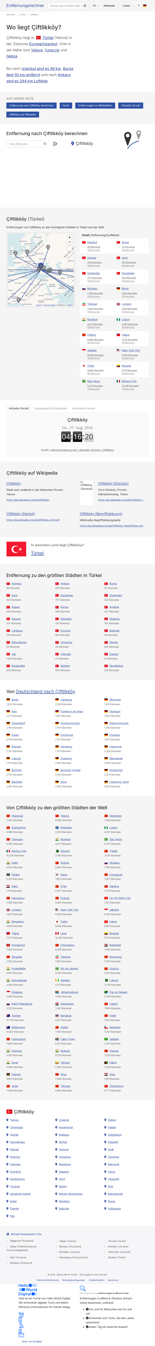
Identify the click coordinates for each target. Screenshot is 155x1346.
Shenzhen (115, 815)
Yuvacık (15, 1186)
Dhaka (16, 874)
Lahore (113, 980)
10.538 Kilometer (130, 387)
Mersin (113, 642)
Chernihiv (119, 1251)
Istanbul (92, 242)
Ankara (91, 257)
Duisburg (66, 758)
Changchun (19, 1039)
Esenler (114, 654)
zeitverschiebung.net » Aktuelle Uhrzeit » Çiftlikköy (82, 450)
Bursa (125, 242)
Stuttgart (114, 711)
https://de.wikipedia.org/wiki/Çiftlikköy (27, 499)
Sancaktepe (17, 1142)
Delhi (15, 862)
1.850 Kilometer (95, 310)
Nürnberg (66, 746)
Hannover (115, 746)
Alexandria (67, 1003)
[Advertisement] (114, 56)
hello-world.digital (32, 1341)
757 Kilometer (94, 279)
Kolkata (65, 1051)
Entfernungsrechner (25, 5)
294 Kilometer (94, 264)
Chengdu (17, 839)
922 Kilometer (129, 279)
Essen (15, 735)
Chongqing (67, 945)
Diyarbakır (128, 273)
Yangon (65, 1062)
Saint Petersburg (22, 1003)
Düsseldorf (18, 723)
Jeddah (114, 1039)
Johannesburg (69, 992)
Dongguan (116, 874)
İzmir (125, 257)
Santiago (114, 1027)
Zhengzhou (116, 1086)
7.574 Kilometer (130, 341)
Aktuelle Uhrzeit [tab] (19, 408)
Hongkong (18, 945)
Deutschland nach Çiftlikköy (45, 691)
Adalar (112, 1127)
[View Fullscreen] (69, 248)
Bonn (63, 782)
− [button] (70, 242)
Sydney (16, 1015)
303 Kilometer (129, 264)
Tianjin (113, 851)
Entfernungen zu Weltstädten (95, 105)
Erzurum (65, 630)
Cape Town (67, 1039)
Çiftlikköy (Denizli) (20, 514)
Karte (66, 105)
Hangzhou (18, 898)
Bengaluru (18, 921)
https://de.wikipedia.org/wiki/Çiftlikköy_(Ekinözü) (122, 499)
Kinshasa (66, 827)
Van (14, 654)
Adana (16, 607)
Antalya (114, 607)
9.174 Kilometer (129, 372)
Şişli (110, 1186)
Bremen (16, 746)
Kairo (15, 886)
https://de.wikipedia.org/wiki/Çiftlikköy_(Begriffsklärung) (111, 525)
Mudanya (65, 1164)
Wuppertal (115, 770)
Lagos (126, 319)
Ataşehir (113, 1142)
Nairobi (16, 1074)
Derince (64, 1149)
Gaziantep (93, 273)
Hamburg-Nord (119, 782)
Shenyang (115, 956)
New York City (131, 350)
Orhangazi (16, 1127)
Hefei (112, 1015)
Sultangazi (114, 1208)
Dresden (114, 735)
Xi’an (63, 886)
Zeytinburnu (17, 1179)
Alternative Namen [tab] (83, 408)
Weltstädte (109, 5)
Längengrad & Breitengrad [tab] (50, 408)
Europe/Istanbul (43, 44)
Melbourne (18, 1027)
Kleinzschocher (119, 723)
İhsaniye (15, 1157)
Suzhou (114, 968)
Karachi (65, 851)
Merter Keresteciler (70, 1193)
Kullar (13, 1201)
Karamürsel (66, 1127)
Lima (63, 933)
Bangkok (66, 1015)
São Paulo (93, 381)
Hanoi (113, 921)
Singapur (17, 992)
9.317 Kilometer (95, 387)
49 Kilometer (94, 248)
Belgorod (21, 1240)
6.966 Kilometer (95, 341)
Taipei (125, 334)
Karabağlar (18, 665)
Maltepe (64, 1134)
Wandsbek (116, 758)
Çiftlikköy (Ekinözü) (113, 483)
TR (94, 5)
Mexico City (129, 381)
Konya (64, 607)
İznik (111, 1149)
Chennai (17, 1051)
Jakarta (92, 350)
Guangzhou (19, 827)
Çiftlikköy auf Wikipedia (23, 114)
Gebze (11, 56)
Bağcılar (114, 630)
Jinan (15, 1086)
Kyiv (17, 1257)
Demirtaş (113, 1157)
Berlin (125, 288)
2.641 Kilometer (129, 310)
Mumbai (92, 319)
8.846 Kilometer (95, 372)
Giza (112, 1074)
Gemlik (14, 1134)
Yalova (37, 50)
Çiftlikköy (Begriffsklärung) (101, 514)
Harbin (113, 1003)
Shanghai (17, 815)
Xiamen (114, 1051)
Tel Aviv (116, 1241)
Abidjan (65, 980)
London (126, 304)
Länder (126, 5)
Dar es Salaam (118, 992)
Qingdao (17, 956)
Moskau (92, 288)
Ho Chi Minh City (120, 898)
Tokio (90, 365)
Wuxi (63, 1074)
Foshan (64, 898)
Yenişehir (113, 1179)
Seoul (63, 874)
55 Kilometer (128, 248)
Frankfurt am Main (71, 711)
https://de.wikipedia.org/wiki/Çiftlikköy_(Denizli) (33, 519)
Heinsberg (73, 1257)
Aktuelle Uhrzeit (130, 105)
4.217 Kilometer (95, 326)
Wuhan (64, 862)
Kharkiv (118, 1246)
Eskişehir (66, 618)
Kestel (62, 1186)
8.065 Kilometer (95, 357)
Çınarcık (52, 50)
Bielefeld (17, 782)
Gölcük (14, 1149)
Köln (14, 711)
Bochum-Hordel (70, 770)
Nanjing (114, 886)
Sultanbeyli (115, 1134)
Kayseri (16, 618)
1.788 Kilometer (95, 295)
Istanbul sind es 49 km (41, 68)
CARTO (70, 305)
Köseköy (64, 1201)
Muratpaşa (116, 665)
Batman (65, 665)
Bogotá (126, 365)
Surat (15, 1062)
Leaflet (38, 305)
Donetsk (69, 1251)
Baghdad (115, 945)
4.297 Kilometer (130, 326)
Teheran (92, 304)
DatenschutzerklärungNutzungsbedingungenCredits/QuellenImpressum (78, 1280)
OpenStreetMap (50, 305)
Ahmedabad (19, 980)
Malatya (114, 618)
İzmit (62, 1179)
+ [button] (70, 237)
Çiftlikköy (13, 483)
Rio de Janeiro (69, 968)
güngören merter (20, 1193)
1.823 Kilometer (129, 295)
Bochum (17, 770)
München (115, 699)
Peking (91, 334)
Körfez (63, 1142)
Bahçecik (113, 1164)
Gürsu (111, 1171)
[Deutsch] (145, 6)
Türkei (47, 37)
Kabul (113, 1062)
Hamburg (66, 699)
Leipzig (16, 758)
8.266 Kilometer (130, 357)
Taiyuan (65, 1086)
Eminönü (15, 1171)
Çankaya (17, 630)
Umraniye (66, 642)
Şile (12, 1216)
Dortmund (66, 735)
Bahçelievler (19, 642)
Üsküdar (65, 654)
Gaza (22, 1248)
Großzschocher (70, 723)
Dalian (64, 1027)
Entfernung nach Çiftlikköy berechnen (31, 105)
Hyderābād (19, 968)
